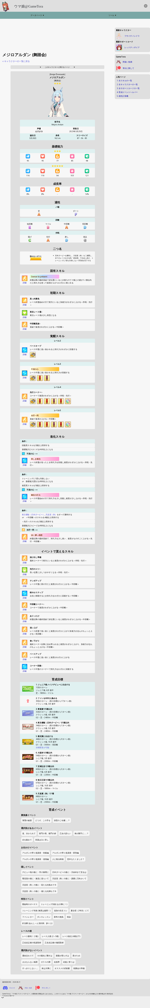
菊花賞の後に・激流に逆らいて (35, 878)
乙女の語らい (65, 833)
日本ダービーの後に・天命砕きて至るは (69, 872)
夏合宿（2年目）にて (80, 910)
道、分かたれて (29, 833)
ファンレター (28, 917)
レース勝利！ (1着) (30, 936)
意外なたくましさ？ (75, 859)
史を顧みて (27, 839)
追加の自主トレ (60, 910)
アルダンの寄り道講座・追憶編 (35, 859)
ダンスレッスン (43, 917)
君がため (76, 955)
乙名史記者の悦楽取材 (31, 942)
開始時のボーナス (29, 904)
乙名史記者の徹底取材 (54, 942)
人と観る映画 (58, 859)
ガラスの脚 (45, 962)
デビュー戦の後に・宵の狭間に (35, 872)
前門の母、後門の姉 (47, 833)
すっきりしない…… (30, 968)
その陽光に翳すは (44, 955)
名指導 (57, 962)
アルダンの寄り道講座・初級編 (35, 853)
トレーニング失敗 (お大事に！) (54, 904)
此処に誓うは (69, 962)
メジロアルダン (57, 77)
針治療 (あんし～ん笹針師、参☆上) (37, 923)
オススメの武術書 (62, 968)
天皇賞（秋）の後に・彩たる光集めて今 (39, 885)
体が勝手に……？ (81, 833)
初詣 (69, 917)
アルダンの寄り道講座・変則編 (65, 853)
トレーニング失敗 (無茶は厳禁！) (36, 910)
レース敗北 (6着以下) (71, 936)
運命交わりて (28, 955)
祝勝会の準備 (79, 968)
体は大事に (46, 968)
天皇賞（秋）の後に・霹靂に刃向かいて (69, 878)
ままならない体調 (29, 962)
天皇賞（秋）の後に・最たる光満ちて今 (39, 891)
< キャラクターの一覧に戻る (16, 61)
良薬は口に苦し (42, 839)
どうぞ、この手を (42, 820)
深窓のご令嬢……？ (62, 820)
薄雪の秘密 (27, 820)
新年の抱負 (58, 917)
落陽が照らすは (62, 955)
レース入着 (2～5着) (50, 936)
